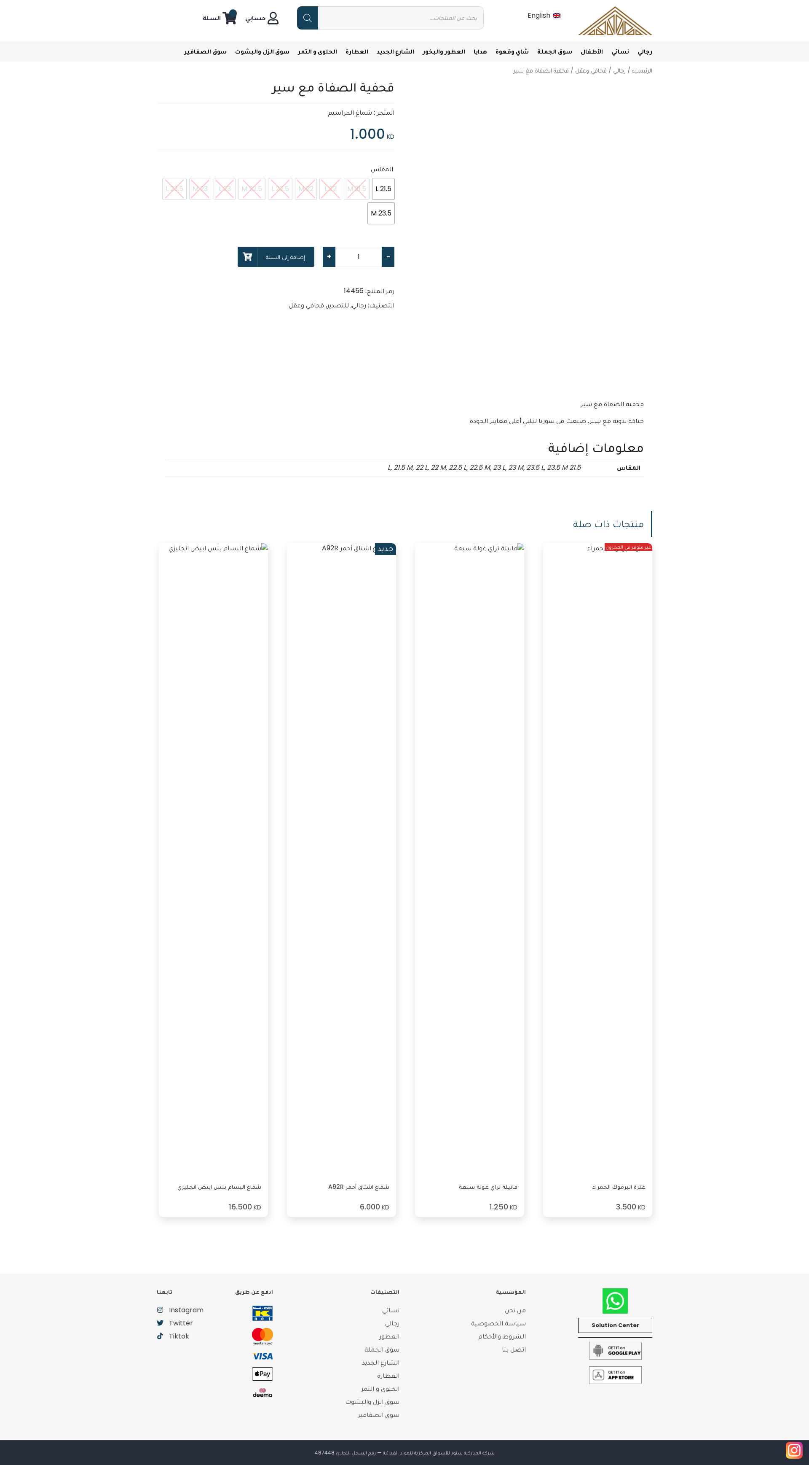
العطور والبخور (444, 51)
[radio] (383, 188)
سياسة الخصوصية (498, 1323)
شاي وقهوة (512, 51)
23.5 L (535, 467)
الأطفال (592, 51)
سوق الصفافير (205, 51)
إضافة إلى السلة (285, 257)
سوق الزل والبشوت (262, 51)
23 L (499, 467)
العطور (389, 1336)
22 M (438, 467)
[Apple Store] (615, 1374)
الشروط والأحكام (502, 1336)
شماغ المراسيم (350, 112)
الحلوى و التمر (317, 51)
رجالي (645, 51)
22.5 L (457, 467)
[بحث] (307, 18)
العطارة (357, 51)
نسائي (620, 51)
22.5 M (479, 467)
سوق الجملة (554, 51)
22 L (421, 467)
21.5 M (403, 467)
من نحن (515, 1310)
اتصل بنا (514, 1349)
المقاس (382, 169)
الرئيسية (642, 70)
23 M (515, 467)
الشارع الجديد (395, 51)
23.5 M (557, 467)
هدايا (480, 51)
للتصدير (338, 305)
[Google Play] (615, 1350)
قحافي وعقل (591, 70)
